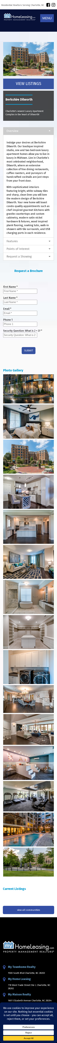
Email (7, 308)
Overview (12, 131)
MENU (47, 18)
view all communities (28, 910)
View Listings (28, 83)
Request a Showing (19, 256)
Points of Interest (17, 249)
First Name (10, 286)
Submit (28, 350)
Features (12, 241)
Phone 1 (8, 319)
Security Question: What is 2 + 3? (22, 330)
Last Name (10, 297)
